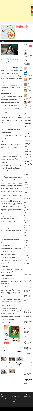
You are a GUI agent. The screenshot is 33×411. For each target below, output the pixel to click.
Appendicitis (26, 202)
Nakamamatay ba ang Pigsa (30, 102)
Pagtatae (25, 235)
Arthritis (25, 204)
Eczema (25, 222)
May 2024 (25, 182)
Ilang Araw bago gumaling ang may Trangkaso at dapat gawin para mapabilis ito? (12, 376)
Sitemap (25, 387)
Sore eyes (26, 253)
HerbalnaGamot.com (26, 394)
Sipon (25, 252)
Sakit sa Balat (26, 247)
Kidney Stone (26, 227)
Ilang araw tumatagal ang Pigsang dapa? (28, 136)
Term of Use (3, 396)
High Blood (26, 224)
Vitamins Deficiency (27, 263)
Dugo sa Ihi (26, 219)
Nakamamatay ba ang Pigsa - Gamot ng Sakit (28, 153)
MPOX (25, 232)
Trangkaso (2, 57)
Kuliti (25, 229)
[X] (14, 67)
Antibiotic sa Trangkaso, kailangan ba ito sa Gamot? (4, 364)
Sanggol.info (14, 403)
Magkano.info (14, 401)
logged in (7, 385)
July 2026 (25, 172)
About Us (2, 394)
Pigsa (25, 238)
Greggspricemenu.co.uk (28, 372)
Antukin (25, 200)
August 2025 (26, 174)
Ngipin (25, 233)
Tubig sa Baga (26, 257)
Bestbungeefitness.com (28, 339)
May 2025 (25, 179)
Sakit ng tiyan (26, 245)
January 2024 (26, 187)
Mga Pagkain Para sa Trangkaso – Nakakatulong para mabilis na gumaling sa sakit (12, 364)
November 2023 (27, 190)
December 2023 (27, 189)
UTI (24, 262)
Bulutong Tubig (27, 210)
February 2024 (26, 185)
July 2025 (25, 175)
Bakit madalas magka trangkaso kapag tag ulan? (19, 363)
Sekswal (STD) (26, 250)
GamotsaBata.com (15, 398)
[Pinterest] (18, 67)
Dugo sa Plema (26, 220)
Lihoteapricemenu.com (28, 359)
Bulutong (26, 209)
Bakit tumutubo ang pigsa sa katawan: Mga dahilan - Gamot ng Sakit (28, 131)
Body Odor (26, 207)
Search (25, 44)
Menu (3, 41)
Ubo (25, 258)
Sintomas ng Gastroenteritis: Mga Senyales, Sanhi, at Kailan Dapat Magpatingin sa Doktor (28, 56)
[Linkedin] (17, 67)
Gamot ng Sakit (22, 26)
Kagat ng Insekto (27, 225)
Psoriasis (25, 242)
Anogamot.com (14, 394)
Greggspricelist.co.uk (28, 365)
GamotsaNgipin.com (15, 396)
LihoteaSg (26, 353)
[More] (21, 67)
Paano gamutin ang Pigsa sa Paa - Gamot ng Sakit (28, 161)
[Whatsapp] (20, 67)
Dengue (25, 214)
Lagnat (25, 230)
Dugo (25, 217)
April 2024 (26, 184)
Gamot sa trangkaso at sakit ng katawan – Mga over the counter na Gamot (4, 376)
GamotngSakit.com (27, 320)
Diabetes (25, 215)
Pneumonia (26, 240)
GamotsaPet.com (15, 399)
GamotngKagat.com (28, 328)
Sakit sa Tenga (26, 248)
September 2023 (27, 194)
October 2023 (26, 192)
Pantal (25, 237)
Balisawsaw (26, 205)
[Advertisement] (16, 5)
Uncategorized (26, 260)
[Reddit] (15, 67)
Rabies (25, 243)
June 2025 (26, 177)
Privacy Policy (3, 398)
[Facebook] (12, 67)
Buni (25, 212)
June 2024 (26, 180)
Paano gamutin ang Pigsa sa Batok (28, 156)
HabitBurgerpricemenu (28, 379)
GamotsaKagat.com (26, 396)
